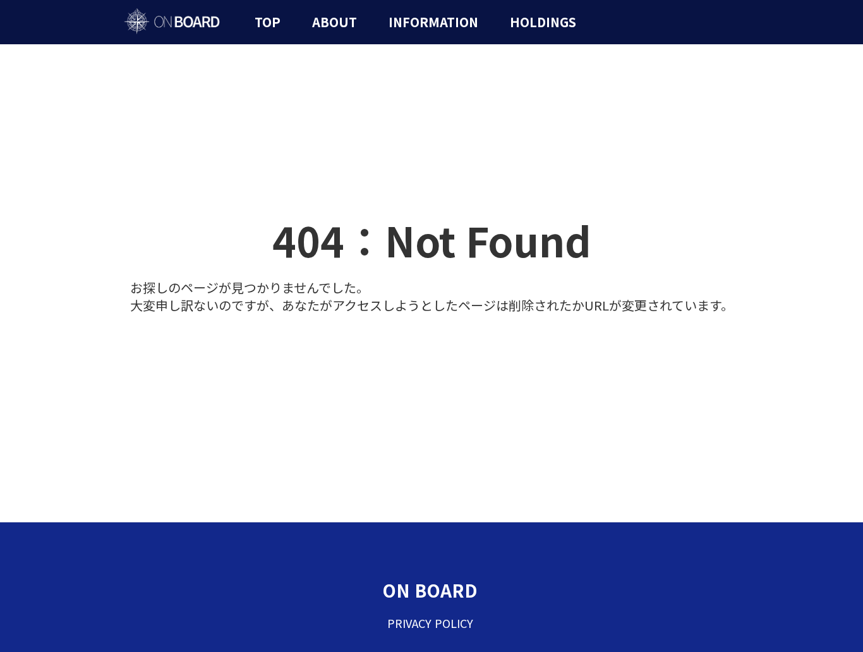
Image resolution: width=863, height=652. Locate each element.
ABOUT (334, 22)
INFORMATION (433, 22)
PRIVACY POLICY (430, 623)
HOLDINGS (543, 22)
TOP (268, 22)
